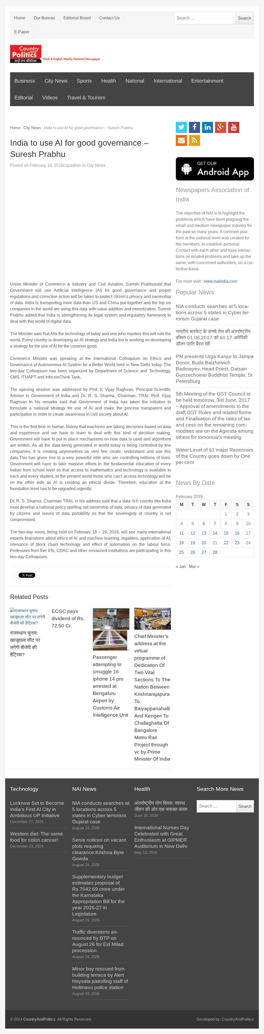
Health (108, 81)
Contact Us (109, 18)
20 (204, 543)
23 (237, 543)
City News (56, 81)
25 (181, 552)
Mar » (194, 566)
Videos (50, 97)
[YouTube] (233, 127)
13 (204, 533)
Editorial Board (77, 18)
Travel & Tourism (86, 97)
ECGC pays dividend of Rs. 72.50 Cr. (68, 618)
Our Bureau (44, 18)
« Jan (181, 566)
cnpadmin (72, 165)
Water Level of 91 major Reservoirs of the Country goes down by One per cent (214, 456)
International (168, 81)
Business (24, 81)
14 (215, 533)
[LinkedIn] (207, 127)
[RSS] (194, 140)
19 (193, 543)
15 (226, 533)
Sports (84, 81)
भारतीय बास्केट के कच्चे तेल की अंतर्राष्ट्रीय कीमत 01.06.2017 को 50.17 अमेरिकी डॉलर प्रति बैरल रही (213, 337)
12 (193, 533)
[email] (181, 140)
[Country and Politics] (55, 54)
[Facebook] (194, 127)
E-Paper (21, 32)
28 (215, 552)
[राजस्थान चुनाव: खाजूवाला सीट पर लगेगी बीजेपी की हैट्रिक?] (28, 617)
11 (181, 533)
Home (19, 18)
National (135, 81)
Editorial (23, 97)
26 (193, 552)
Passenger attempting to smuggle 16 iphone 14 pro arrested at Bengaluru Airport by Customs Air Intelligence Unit (110, 686)
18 (181, 543)
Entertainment (207, 81)
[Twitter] (181, 127)
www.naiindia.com (220, 281)
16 (237, 533)
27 (204, 552)
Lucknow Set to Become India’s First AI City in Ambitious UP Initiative (37, 809)
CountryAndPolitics (39, 1019)
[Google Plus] (220, 127)
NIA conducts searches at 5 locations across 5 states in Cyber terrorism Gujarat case (213, 312)
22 (226, 543)
